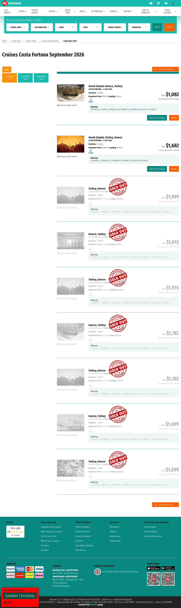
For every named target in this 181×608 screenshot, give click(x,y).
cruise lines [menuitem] (67, 11)
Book (174, 118)
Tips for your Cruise (48, 536)
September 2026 (9, 77)
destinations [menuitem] (97, 11)
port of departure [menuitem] (145, 11)
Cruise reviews (150, 527)
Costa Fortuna (95, 89)
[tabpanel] (25, 78)
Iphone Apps (115, 536)
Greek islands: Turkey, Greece (105, 137)
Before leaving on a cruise (51, 531)
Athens (105, 96)
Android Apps (115, 541)
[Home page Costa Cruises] (91, 100)
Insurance (79, 541)
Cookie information (83, 536)
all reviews (15, 535)
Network (113, 531)
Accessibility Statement (84, 545)
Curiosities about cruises (51, 527)
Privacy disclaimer (82, 531)
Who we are (114, 527)
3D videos (44, 550)
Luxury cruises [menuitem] (35, 11)
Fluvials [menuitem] (113, 11)
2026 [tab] (7, 69)
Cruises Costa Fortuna (49, 41)
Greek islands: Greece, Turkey (105, 86)
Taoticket (94, 604)
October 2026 (25, 77)
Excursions (45, 545)
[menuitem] (151, 3)
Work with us (80, 550)
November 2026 (41, 77)
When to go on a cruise (50, 541)
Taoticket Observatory (153, 536)
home (4, 41)
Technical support (82, 527)
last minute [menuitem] (7, 11)
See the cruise (157, 118)
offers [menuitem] (22, 11)
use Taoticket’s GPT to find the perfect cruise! (120, 571)
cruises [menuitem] (52, 11)
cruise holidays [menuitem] (167, 11)
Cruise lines (16, 41)
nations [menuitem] (127, 11)
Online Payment (150, 531)
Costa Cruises (31, 41)
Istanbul (105, 147)
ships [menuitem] (82, 11)
